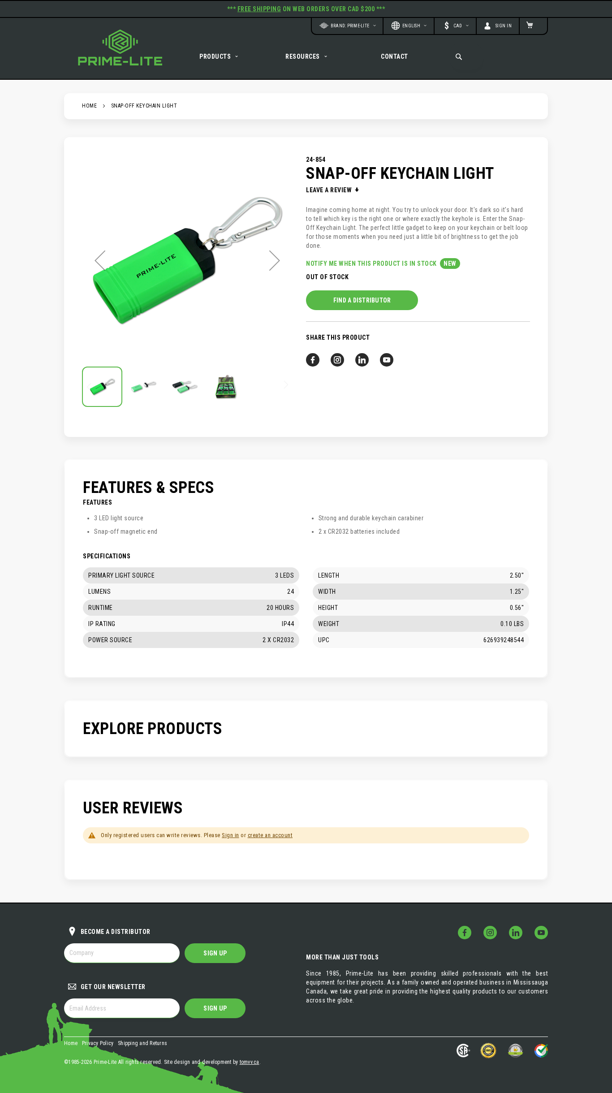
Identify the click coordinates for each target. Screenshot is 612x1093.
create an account (270, 835)
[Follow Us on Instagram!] (490, 932)
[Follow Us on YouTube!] (541, 932)
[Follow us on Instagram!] (337, 360)
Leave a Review (329, 190)
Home (89, 106)
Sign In (504, 25)
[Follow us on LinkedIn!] (362, 360)
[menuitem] (219, 56)
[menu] (306, 56)
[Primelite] (120, 47)
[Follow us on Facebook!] (312, 360)
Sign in (230, 835)
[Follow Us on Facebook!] (464, 932)
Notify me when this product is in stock (372, 263)
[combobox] (466, 56)
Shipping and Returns (142, 1043)
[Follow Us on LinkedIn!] (515, 932)
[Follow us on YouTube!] (386, 360)
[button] (455, 25)
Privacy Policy (98, 1043)
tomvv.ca (249, 1062)
